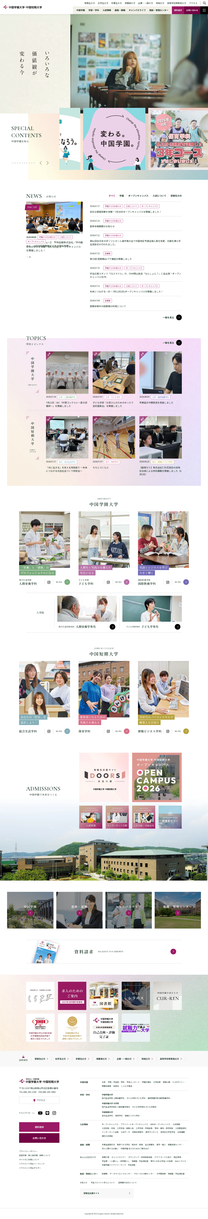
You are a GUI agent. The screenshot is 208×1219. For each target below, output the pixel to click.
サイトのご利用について (29, 1159)
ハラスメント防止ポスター (30, 1167)
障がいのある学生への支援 (162, 1161)
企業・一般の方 (145, 3)
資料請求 (178, 10)
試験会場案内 (137, 1132)
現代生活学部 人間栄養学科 (113, 1098)
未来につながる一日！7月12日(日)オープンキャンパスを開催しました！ (126, 291)
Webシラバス (180, 1161)
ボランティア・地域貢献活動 (140, 1157)
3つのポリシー (178, 1082)
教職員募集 (106, 1086)
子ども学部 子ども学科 (136, 1098)
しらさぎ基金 (126, 1086)
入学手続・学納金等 (144, 1128)
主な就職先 (149, 1144)
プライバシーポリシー (28, 1151)
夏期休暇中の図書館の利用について (108, 306)
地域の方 (160, 3)
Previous (41, 163)
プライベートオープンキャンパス (134, 1124)
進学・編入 (161, 1144)
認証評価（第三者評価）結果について (34, 1155)
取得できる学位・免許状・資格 (130, 1144)
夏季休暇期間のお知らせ (102, 226)
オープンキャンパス (110, 1124)
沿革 (104, 1082)
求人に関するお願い (110, 1148)
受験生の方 (89, 3)
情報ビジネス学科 (132, 1115)
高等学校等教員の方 (176, 3)
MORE (59, 582)
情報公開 (166, 1082)
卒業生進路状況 (108, 1144)
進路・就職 (120, 10)
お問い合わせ (192, 10)
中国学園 (80, 10)
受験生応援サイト (91, 1193)
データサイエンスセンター (121, 1173)
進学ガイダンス (151, 1132)
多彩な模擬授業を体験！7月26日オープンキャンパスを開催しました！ (125, 211)
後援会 (116, 1086)
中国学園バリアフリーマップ (114, 1165)
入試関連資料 (180, 1128)
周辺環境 (177, 1157)
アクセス (193, 3)
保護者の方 (130, 3)
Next (46, 163)
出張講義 (181, 1132)
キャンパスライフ (137, 10)
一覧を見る (168, 317)
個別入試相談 (107, 1136)
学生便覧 (131, 1165)
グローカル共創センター (144, 1173)
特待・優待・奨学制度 (164, 1128)
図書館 (104, 1173)
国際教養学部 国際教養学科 (159, 1098)
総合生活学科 (107, 1115)
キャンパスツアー (118, 1157)
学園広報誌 (146, 1082)
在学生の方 (103, 3)
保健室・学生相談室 (140, 1161)
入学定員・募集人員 (125, 1128)
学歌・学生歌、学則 (116, 1082)
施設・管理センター (158, 10)
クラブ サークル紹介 (162, 1157)
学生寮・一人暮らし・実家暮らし (115, 1161)
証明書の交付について (127, 1182)
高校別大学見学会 (167, 1132)
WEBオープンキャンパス (160, 1124)
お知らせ (83, 1182)
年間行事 (105, 1157)
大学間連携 (161, 1173)
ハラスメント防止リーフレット (32, 1163)
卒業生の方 (116, 3)
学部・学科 (93, 10)
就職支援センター (175, 1144)
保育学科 (119, 1115)
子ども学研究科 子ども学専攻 (144, 1107)
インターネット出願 (110, 1132)
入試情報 (107, 10)
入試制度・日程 (108, 1128)
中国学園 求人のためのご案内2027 (135, 1148)
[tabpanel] (74, 139)
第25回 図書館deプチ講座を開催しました (111, 259)
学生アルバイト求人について (103, 1182)
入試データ (125, 1132)
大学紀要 (157, 1082)
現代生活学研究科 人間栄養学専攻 (116, 1107)
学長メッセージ (133, 1082)
